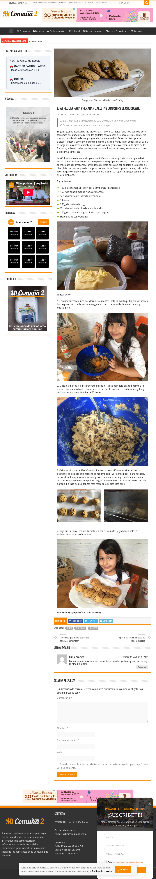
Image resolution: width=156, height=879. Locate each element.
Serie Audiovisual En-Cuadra (81, 3)
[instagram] (128, 3)
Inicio (11, 30)
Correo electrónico (68, 740)
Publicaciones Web (58, 31)
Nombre (62, 728)
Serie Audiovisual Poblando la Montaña (49, 3)
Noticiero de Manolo (39, 41)
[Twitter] (122, 3)
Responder (142, 667)
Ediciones (39, 31)
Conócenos (25, 31)
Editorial (76, 31)
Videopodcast (101, 3)
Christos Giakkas (102, 100)
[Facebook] (119, 3)
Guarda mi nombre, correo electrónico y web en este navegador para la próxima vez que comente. (102, 766)
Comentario (64, 697)
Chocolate (80, 628)
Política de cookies (102, 871)
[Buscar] (146, 2)
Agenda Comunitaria (117, 31)
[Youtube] (125, 3)
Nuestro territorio (93, 31)
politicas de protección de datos (130, 862)
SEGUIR (43, 222)
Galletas (93, 628)
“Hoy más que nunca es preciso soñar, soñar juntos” (74, 638)
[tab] (18, 159)
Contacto (138, 31)
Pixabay (119, 100)
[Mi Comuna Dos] (20, 13)
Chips (69, 628)
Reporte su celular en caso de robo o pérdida (131, 638)
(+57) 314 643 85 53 (77, 821)
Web (59, 752)
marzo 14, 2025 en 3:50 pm (135, 657)
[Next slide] (45, 135)
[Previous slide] (11, 135)
